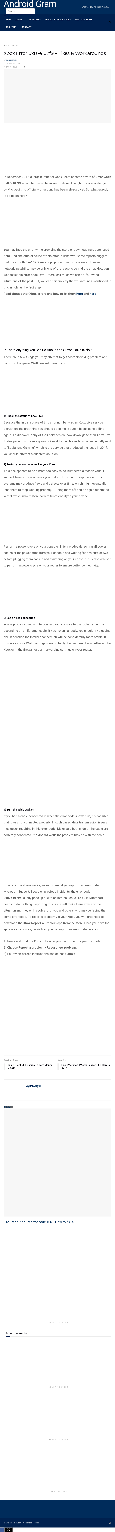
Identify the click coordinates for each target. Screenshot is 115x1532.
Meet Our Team (83, 19)
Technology (34, 19)
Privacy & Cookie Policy (58, 19)
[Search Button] (32, 11)
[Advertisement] (57, 153)
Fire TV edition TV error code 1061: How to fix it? (39, 1222)
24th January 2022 (12, 64)
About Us (11, 27)
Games (18, 19)
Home (6, 45)
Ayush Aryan (11, 60)
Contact (26, 27)
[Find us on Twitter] (110, 22)
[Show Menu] (5, 15)
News (9, 19)
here (80, 294)
